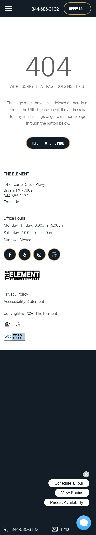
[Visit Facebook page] (10, 254)
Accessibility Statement (24, 301)
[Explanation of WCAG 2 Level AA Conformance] (14, 337)
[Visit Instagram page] (39, 254)
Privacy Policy (16, 294)
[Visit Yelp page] (24, 254)
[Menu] (8, 8)
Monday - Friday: (18, 225)
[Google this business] (54, 254)
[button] (77, 8)
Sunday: (10, 239)
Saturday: (12, 232)
